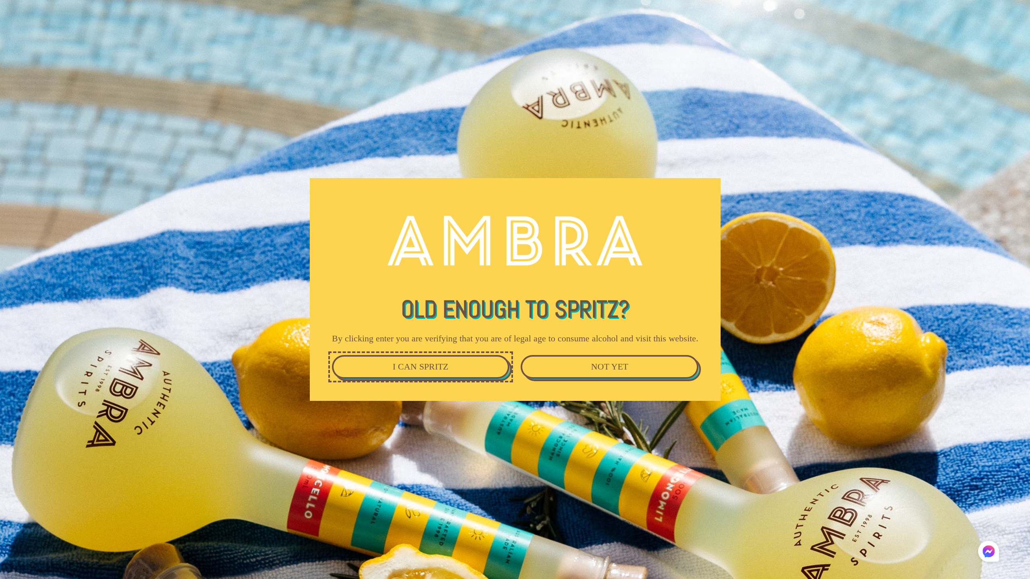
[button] (988, 551)
